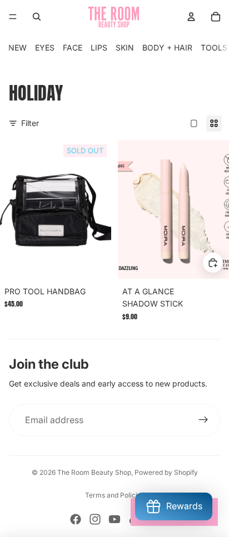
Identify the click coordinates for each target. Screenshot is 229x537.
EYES (44, 47)
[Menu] (13, 16)
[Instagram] (95, 519)
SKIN (125, 47)
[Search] (36, 16)
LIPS (99, 47)
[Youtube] (114, 519)
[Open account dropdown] (191, 16)
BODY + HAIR (167, 47)
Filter (30, 123)
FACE (72, 47)
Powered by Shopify (166, 472)
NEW (17, 47)
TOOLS (214, 47)
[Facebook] (75, 519)
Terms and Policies (115, 495)
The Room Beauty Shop (94, 472)
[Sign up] (203, 420)
